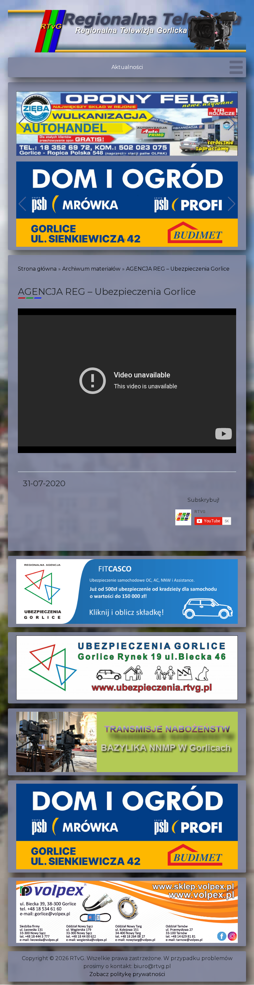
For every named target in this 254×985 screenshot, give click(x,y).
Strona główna (37, 269)
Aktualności (127, 67)
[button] (119, 154)
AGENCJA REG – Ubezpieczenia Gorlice (178, 269)
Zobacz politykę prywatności (127, 974)
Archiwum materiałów (91, 269)
